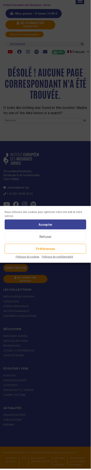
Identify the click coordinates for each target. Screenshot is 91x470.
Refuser (45, 237)
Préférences (45, 249)
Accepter (45, 224)
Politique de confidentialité (57, 256)
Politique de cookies (27, 256)
